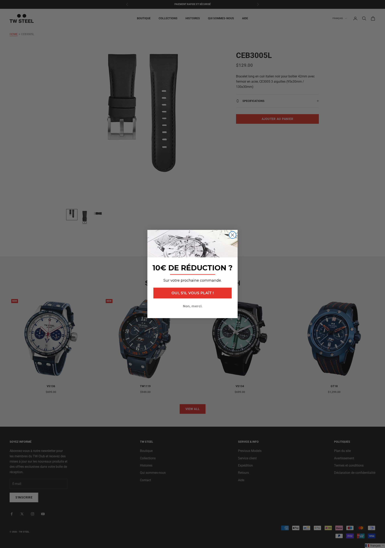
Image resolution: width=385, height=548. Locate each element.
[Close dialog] (232, 234)
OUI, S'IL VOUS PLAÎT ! (192, 293)
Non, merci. (192, 306)
